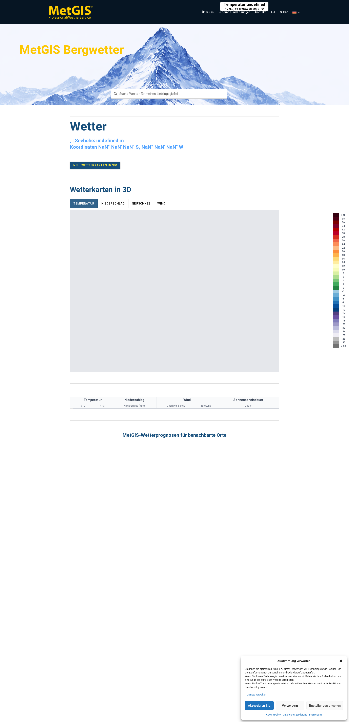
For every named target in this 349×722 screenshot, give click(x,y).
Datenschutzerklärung (295, 714)
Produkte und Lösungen (234, 12)
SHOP (284, 12)
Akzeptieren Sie (259, 705)
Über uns (208, 12)
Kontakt (260, 12)
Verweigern (290, 705)
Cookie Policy (273, 714)
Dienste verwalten (256, 694)
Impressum (315, 714)
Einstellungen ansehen (325, 705)
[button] (341, 661)
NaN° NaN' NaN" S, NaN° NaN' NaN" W (140, 147)
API (273, 12)
